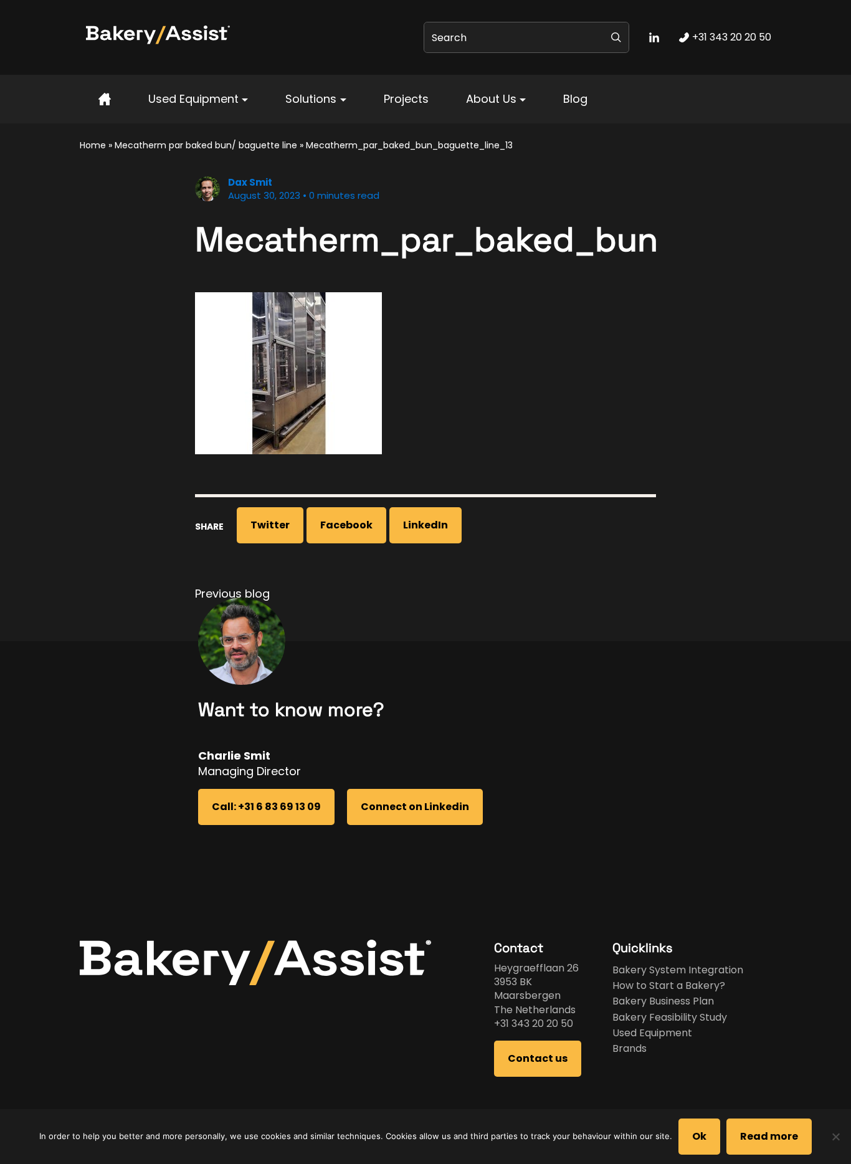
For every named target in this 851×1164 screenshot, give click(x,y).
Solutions (310, 99)
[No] (835, 1136)
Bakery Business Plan (663, 1001)
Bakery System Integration (677, 970)
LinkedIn (425, 525)
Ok (699, 1136)
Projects (406, 99)
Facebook (346, 525)
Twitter (270, 525)
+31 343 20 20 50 (533, 1023)
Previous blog (232, 593)
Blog (575, 99)
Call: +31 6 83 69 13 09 (266, 806)
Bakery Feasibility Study (669, 1017)
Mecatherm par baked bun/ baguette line (206, 145)
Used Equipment (193, 99)
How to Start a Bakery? (668, 985)
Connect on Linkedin (415, 806)
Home (93, 145)
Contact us (538, 1058)
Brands (629, 1048)
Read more (769, 1136)
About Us (491, 99)
